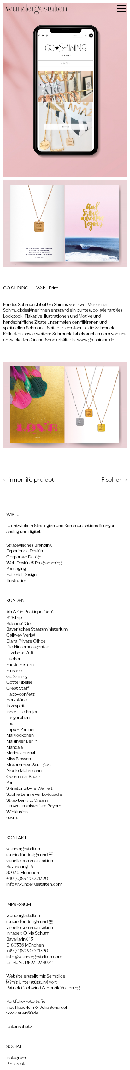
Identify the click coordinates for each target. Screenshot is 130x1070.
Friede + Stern (20, 665)
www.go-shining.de (95, 340)
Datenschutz (19, 1027)
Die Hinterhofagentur (27, 647)
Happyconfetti (21, 694)
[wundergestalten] (36, 9)
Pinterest (15, 1064)
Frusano (14, 671)
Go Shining (16, 677)
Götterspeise (19, 682)
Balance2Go (18, 623)
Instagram (16, 1058)
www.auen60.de (22, 1013)
